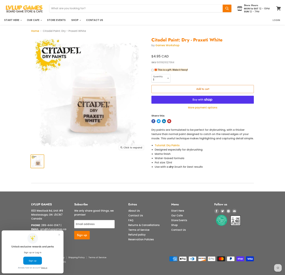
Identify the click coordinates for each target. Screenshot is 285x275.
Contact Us (94, 20)
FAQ (130, 220)
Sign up (82, 235)
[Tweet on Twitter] (159, 121)
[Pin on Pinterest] (169, 121)
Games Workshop (167, 45)
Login (276, 20)
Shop (75, 20)
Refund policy (137, 234)
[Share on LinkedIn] (164, 121)
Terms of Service (138, 230)
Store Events (56, 20)
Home (35, 31)
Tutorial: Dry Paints (167, 145)
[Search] (227, 8)
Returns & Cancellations (144, 225)
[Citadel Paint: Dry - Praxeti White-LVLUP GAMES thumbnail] (37, 161)
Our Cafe (33, 20)
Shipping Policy (76, 257)
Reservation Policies (141, 239)
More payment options (202, 107)
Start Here (12, 20)
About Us (134, 210)
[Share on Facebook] (153, 121)
